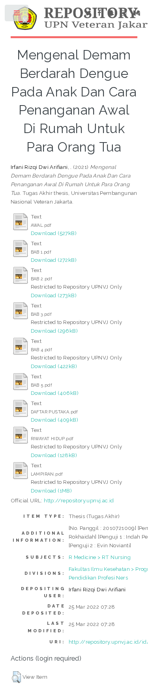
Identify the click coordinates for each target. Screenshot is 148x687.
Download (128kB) (54, 455)
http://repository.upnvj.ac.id (79, 500)
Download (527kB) (54, 233)
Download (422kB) (54, 366)
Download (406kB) (55, 393)
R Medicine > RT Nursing (100, 557)
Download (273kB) (54, 295)
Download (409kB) (54, 420)
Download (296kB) (54, 331)
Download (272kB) (54, 260)
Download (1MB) (51, 490)
